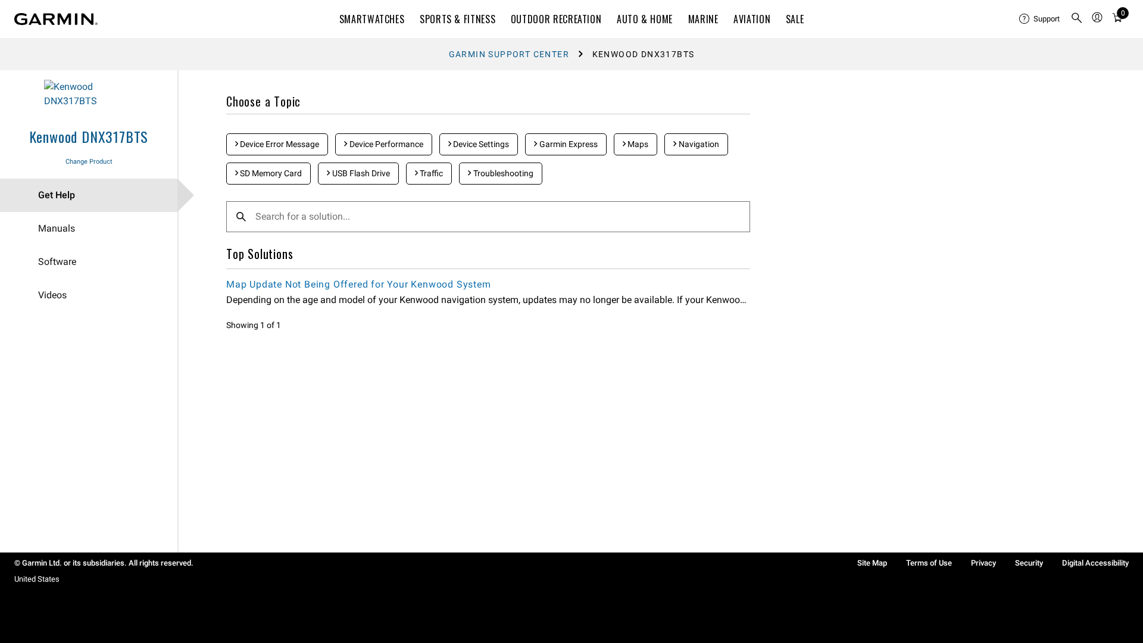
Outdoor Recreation (556, 19)
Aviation (751, 19)
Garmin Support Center (509, 54)
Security (1029, 562)
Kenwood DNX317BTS (89, 136)
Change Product (89, 162)
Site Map (872, 562)
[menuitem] (1040, 19)
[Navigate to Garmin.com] (56, 19)
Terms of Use (929, 562)
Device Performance (385, 144)
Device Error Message (278, 144)
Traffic (430, 173)
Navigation (698, 144)
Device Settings (480, 144)
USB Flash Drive (360, 173)
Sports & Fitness (457, 19)
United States (37, 579)
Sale (795, 19)
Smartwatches (372, 19)
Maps (637, 144)
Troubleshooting (502, 173)
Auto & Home (645, 19)
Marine (703, 19)
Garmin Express (568, 144)
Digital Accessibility (1095, 562)
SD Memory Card (270, 173)
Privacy (983, 562)
